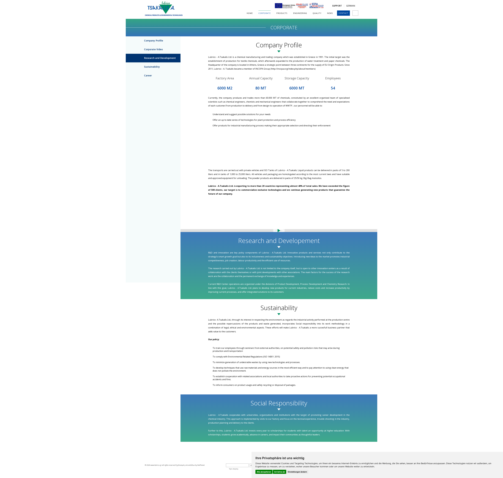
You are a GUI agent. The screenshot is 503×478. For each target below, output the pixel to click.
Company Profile (153, 40)
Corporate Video (153, 49)
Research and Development (160, 58)
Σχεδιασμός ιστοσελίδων (185, 465)
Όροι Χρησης (233, 469)
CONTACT (343, 13)
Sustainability (152, 66)
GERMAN (350, 5)
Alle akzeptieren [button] (264, 472)
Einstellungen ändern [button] (297, 472)
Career (148, 75)
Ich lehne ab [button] (279, 472)
